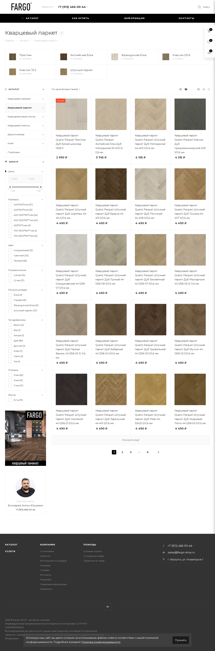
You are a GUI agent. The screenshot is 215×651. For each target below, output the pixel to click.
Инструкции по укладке (53, 560)
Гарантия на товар (94, 560)
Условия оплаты (92, 551)
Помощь (89, 544)
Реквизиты (46, 589)
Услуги (10, 551)
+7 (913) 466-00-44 (72, 7)
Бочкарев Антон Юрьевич (25, 505)
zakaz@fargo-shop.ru (181, 552)
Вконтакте (107, 606)
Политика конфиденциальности (100, 642)
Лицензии (45, 579)
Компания (47, 544)
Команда (45, 565)
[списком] (203, 89)
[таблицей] (209, 89)
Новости (45, 556)
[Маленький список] (180, 89)
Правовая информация (53, 584)
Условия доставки (93, 556)
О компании (47, 551)
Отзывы (44, 570)
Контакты (45, 574)
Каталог (11, 544)
